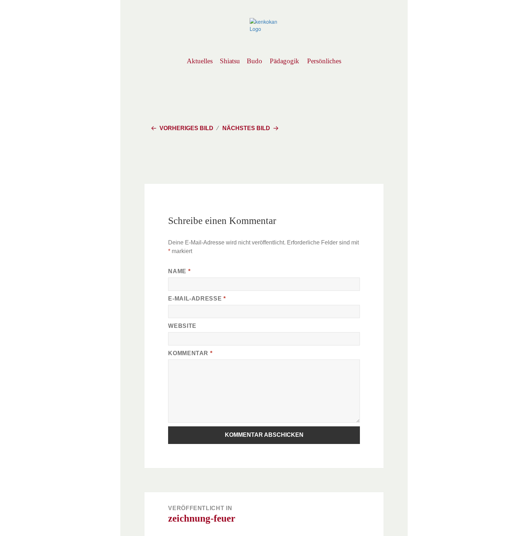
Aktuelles (199, 61)
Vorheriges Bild (186, 128)
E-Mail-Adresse (197, 299)
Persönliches (324, 61)
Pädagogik (284, 61)
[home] (264, 24)
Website (182, 326)
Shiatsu (230, 61)
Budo (254, 61)
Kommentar (190, 353)
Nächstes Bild (246, 128)
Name (179, 271)
